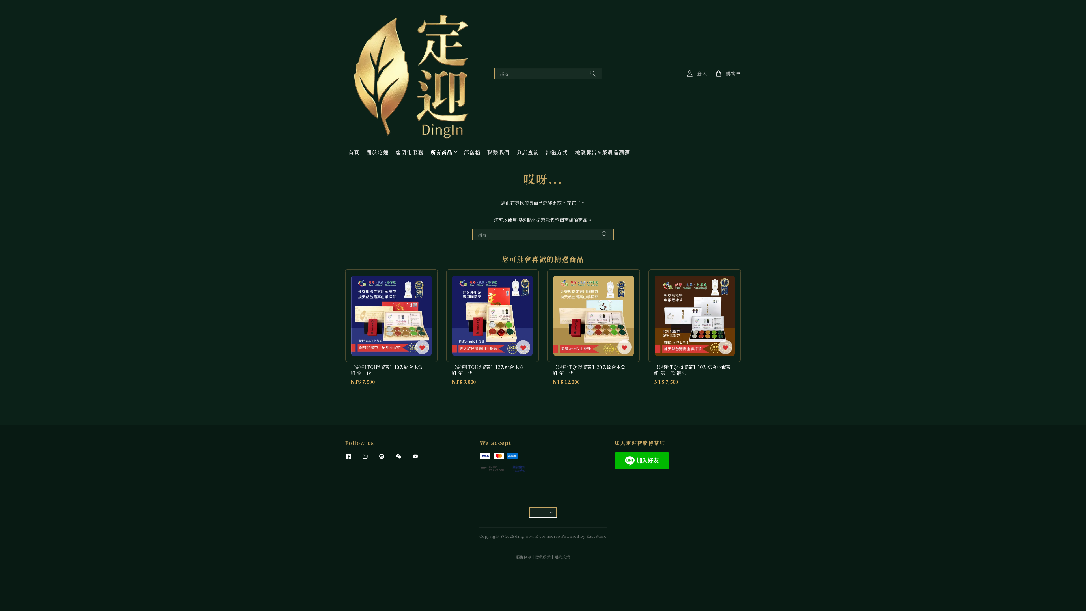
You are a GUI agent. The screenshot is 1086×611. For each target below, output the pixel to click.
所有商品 (441, 152)
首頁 (354, 152)
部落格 (472, 152)
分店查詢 (528, 152)
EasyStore (597, 536)
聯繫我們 (498, 152)
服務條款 (524, 557)
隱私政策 (543, 557)
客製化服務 (410, 152)
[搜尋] (593, 73)
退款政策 (562, 557)
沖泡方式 (557, 152)
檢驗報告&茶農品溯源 (602, 152)
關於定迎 (378, 152)
